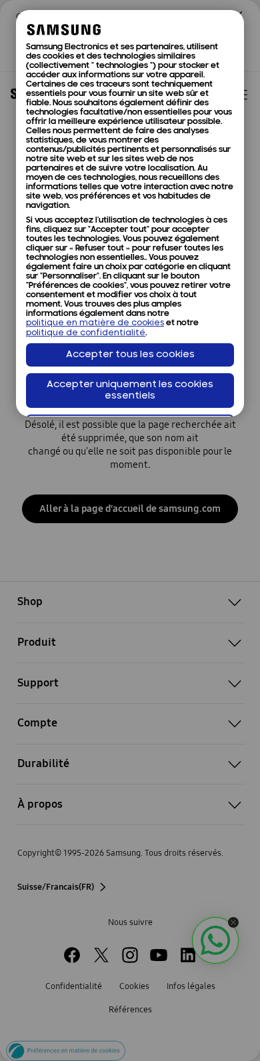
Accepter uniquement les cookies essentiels (130, 390)
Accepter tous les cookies (130, 355)
